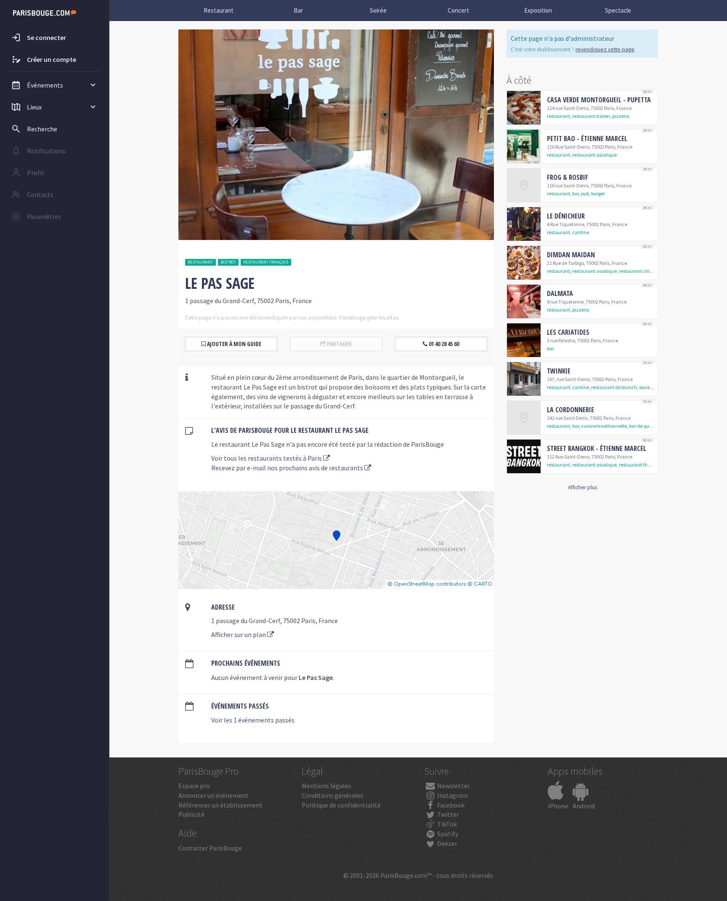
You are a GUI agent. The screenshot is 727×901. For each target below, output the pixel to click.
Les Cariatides (568, 332)
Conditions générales (332, 795)
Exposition (538, 10)
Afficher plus (582, 487)
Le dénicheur (566, 216)
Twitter (447, 814)
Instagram (452, 795)
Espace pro (194, 785)
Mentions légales (326, 785)
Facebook (450, 805)
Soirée (378, 10)
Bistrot (228, 262)
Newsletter (453, 785)
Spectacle (618, 10)
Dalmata (560, 293)
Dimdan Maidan (571, 254)
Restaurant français (265, 262)
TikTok (446, 824)
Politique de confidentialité (341, 805)
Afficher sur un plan (239, 634)
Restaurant (218, 10)
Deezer (446, 843)
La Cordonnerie (570, 409)
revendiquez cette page (605, 49)
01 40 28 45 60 (443, 344)
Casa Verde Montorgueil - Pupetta (599, 99)
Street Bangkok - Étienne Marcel (596, 448)
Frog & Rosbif (567, 177)
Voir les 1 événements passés (253, 720)
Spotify (447, 833)
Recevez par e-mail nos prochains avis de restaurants (287, 468)
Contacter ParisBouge (210, 848)
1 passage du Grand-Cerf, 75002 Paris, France (274, 620)
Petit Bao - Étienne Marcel (587, 138)
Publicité (191, 814)
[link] (582, 108)
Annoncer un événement (213, 795)
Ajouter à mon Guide (233, 344)
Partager (339, 344)
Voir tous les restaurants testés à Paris (267, 458)
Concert (458, 10)
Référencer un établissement (220, 805)
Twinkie (558, 371)
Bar (298, 10)
